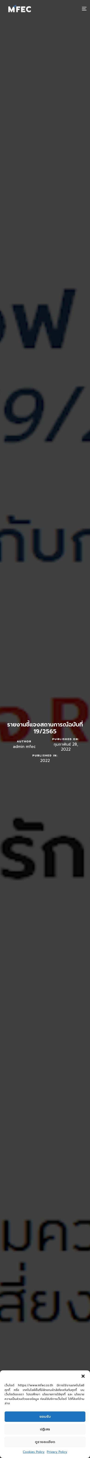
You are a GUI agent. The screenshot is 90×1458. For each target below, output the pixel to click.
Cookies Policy (34, 1452)
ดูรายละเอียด (45, 1441)
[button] (83, 1376)
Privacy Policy (57, 1452)
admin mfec (24, 747)
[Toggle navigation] (73, 8)
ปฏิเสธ (45, 1429)
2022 (45, 760)
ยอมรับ (45, 1416)
